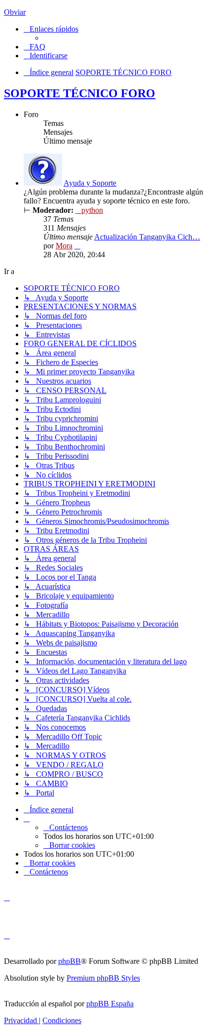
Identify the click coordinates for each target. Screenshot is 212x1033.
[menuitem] (34, 46)
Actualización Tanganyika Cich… (147, 237)
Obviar (15, 12)
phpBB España (110, 1003)
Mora (64, 245)
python (92, 210)
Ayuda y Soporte (90, 183)
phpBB (69, 961)
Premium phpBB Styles (103, 978)
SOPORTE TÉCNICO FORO (79, 93)
